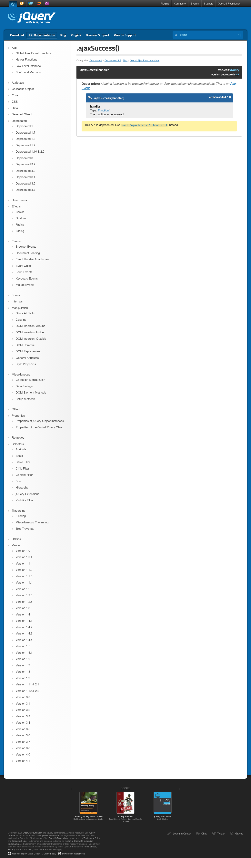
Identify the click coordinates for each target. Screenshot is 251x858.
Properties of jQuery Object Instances (40, 421)
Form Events (24, 272)
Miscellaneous (21, 374)
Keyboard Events (27, 278)
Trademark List (19, 840)
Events (195, 3)
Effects (16, 206)
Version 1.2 (23, 589)
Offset (16, 409)
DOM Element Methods (31, 392)
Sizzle (39, 3)
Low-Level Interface (28, 66)
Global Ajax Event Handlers (144, 60)
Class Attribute (25, 313)
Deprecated (95, 60)
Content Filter (24, 474)
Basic (19, 455)
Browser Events (26, 246)
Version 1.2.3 (24, 595)
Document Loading (28, 253)
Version (16, 545)
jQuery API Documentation (31, 18)
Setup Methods (25, 399)
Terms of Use (89, 846)
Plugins (165, 3)
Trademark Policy (92, 838)
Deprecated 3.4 (25, 177)
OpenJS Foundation (229, 3)
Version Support (125, 35)
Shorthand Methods (28, 72)
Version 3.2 (23, 710)
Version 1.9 (23, 678)
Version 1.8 (23, 671)
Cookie (40, 849)
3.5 (237, 74)
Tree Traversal (25, 528)
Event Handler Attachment (32, 259)
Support (208, 3)
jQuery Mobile (30, 3)
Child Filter (22, 468)
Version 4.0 (23, 754)
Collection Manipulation (30, 379)
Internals (17, 301)
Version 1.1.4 (24, 582)
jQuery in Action (125, 819)
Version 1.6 (23, 659)
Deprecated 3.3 (25, 170)
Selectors (18, 444)
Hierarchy (22, 487)
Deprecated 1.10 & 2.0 (30, 151)
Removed (18, 437)
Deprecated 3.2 (25, 164)
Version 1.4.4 (24, 640)
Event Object (24, 265)
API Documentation (42, 35)
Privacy (11, 849)
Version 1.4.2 (24, 627)
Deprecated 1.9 (25, 145)
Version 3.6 (23, 735)
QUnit (47, 3)
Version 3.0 (23, 697)
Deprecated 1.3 (25, 126)
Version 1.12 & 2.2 (27, 691)
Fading (20, 224)
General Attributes (27, 358)
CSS (15, 101)
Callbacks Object (23, 89)
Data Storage (24, 386)
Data (15, 108)
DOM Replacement (28, 351)
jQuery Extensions (27, 494)
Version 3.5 (23, 729)
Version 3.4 (23, 722)
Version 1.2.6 (24, 601)
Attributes (18, 82)
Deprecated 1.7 (25, 132)
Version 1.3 (23, 608)
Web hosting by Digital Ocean (26, 853)
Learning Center (182, 833)
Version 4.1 (23, 760)
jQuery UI (22, 3)
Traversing (18, 510)
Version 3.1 (23, 703)
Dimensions (19, 200)
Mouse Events (25, 284)
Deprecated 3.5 (113, 60)
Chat (204, 833)
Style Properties (26, 364)
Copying (21, 319)
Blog (63, 35)
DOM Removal (25, 345)
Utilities (16, 539)
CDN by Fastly (49, 853)
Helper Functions (26, 59)
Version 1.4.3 (24, 633)
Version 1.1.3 (24, 576)
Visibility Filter (24, 500)
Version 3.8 (23, 748)
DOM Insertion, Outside (31, 338)
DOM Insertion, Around (30, 326)
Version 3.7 (23, 741)
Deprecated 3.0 (25, 158)
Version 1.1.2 (24, 569)
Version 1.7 (23, 665)
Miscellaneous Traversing (32, 522)
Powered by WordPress (73, 853)
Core (15, 95)
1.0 (229, 97)
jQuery (13, 3)
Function (103, 110)
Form (19, 481)
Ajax (125, 60)
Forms (16, 295)
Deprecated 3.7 (25, 189)
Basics (20, 212)
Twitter (221, 833)
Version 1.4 (23, 614)
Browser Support (97, 35)
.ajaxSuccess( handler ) (109, 98)
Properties (18, 415)
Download (17, 35)
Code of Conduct (24, 849)
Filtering (21, 516)
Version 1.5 (23, 646)
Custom (21, 218)
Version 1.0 (23, 550)
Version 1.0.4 (24, 557)
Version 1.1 (23, 563)
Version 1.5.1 (24, 652)
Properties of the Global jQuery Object (40, 427)
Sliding (20, 231)
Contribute (180, 3)
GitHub (239, 833)
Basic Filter (23, 462)
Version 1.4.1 (24, 620)
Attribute (21, 449)
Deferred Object (22, 114)
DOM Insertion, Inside (30, 332)
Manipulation (20, 308)
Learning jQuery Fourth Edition (88, 817)
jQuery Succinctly (162, 817)
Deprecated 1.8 (25, 139)
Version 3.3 (23, 716)
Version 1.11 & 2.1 (27, 684)
